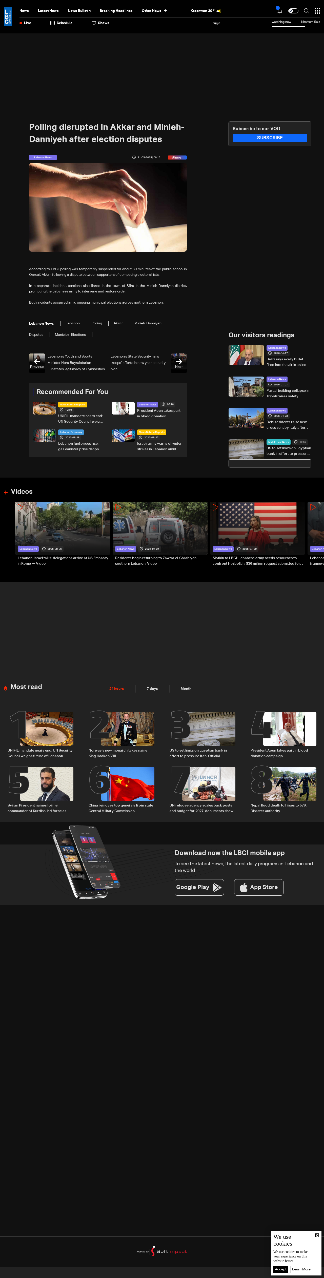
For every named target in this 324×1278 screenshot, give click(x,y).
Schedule (64, 23)
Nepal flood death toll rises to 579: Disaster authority (279, 808)
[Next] (317, 534)
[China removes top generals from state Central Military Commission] (121, 790)
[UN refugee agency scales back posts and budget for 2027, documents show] (202, 790)
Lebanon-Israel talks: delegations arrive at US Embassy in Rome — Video (63, 560)
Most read (26, 687)
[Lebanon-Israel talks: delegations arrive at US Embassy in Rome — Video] (62, 534)
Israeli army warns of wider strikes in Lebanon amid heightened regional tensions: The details (159, 447)
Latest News (48, 11)
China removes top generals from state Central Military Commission (121, 808)
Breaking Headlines (116, 11)
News (24, 11)
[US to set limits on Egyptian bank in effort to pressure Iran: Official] (202, 735)
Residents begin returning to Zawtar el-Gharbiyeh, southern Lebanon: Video (156, 560)
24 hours (116, 689)
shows (103, 23)
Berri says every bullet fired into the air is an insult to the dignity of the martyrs (288, 363)
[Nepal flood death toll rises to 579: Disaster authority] (283, 790)
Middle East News (278, 442)
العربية (217, 23)
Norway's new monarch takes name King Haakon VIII (118, 753)
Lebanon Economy (71, 432)
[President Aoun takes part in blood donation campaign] (283, 735)
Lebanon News (147, 404)
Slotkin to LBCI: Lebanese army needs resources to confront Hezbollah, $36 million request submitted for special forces (256, 561)
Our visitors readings (261, 335)
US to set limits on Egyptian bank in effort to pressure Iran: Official (289, 451)
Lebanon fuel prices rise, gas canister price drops (78, 446)
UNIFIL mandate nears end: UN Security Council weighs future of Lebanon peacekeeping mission (81, 419)
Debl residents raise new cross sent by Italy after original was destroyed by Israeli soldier (288, 425)
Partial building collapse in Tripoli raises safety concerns (288, 394)
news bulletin (79, 11)
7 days (152, 689)
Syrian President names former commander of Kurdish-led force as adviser (37, 809)
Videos (22, 492)
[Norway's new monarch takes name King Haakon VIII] (121, 735)
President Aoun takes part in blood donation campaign (158, 414)
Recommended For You (72, 392)
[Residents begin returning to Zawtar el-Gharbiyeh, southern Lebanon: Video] (160, 534)
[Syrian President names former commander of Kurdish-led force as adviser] (40, 790)
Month (186, 689)
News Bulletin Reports (73, 404)
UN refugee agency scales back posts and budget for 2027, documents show (201, 808)
